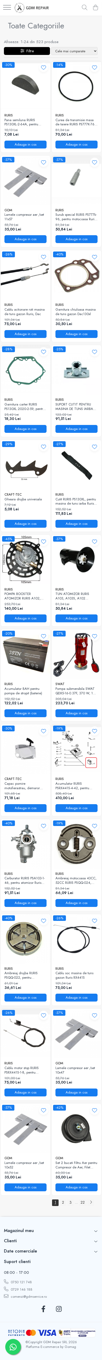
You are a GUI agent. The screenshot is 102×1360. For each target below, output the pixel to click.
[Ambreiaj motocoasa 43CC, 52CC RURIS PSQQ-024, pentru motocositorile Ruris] (76, 844)
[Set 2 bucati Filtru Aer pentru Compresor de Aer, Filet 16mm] (76, 1128)
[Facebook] (43, 1309)
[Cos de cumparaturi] (95, 8)
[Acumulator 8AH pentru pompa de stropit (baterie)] (25, 654)
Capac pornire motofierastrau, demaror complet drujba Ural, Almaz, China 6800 (25, 786)
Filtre (29, 51)
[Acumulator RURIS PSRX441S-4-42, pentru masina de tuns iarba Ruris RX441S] (76, 749)
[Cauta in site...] (84, 8)
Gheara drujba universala (23, 499)
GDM (8, 210)
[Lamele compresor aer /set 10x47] (76, 1033)
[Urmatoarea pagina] (90, 1202)
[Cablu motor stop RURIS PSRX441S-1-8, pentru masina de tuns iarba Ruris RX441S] (25, 1033)
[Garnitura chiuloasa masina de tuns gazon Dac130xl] (76, 275)
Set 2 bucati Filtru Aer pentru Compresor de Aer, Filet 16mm (76, 1165)
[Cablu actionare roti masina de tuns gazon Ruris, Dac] (25, 275)
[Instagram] (58, 1309)
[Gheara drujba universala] (25, 465)
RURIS (8, 115)
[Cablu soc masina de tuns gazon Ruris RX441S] (76, 939)
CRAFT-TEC (13, 494)
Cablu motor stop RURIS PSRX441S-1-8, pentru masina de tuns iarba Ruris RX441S (23, 1070)
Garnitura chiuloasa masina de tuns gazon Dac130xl (75, 311)
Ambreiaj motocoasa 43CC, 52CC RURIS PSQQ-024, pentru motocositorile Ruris (76, 880)
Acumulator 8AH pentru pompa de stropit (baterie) (23, 691)
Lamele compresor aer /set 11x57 (24, 217)
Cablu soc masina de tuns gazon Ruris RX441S (74, 975)
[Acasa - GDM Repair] (31, 8)
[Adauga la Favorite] (43, 67)
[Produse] (7, 8)
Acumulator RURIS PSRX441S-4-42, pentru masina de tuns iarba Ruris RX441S (74, 786)
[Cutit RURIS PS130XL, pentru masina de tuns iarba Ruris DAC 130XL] (76, 465)
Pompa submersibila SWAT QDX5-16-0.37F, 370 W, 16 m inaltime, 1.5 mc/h (75, 691)
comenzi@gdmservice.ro (28, 1296)
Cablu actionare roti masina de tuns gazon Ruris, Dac (24, 311)
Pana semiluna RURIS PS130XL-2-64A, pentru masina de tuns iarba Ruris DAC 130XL (23, 122)
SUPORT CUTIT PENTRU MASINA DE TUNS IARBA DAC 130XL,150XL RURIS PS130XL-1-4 (74, 406)
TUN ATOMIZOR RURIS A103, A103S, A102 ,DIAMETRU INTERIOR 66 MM (74, 596)
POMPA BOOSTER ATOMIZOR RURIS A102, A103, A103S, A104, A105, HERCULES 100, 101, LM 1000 (24, 596)
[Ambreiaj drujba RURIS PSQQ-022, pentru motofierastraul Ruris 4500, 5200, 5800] (25, 939)
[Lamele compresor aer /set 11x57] (25, 180)
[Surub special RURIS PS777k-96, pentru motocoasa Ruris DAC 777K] (76, 180)
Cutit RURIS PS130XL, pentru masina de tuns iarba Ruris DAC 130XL (75, 501)
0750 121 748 (21, 1282)
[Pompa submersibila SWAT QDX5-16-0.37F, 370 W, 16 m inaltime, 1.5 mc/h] (76, 654)
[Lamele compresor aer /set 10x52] (25, 1128)
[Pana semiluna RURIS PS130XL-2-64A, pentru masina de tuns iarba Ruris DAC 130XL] (25, 85)
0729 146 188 (21, 1289)
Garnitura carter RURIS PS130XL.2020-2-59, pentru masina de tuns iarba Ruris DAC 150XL (24, 406)
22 (83, 1202)
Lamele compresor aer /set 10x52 (24, 1165)
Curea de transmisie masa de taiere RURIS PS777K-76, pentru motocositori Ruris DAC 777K (75, 122)
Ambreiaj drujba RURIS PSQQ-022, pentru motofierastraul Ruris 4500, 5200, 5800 (24, 975)
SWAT (60, 683)
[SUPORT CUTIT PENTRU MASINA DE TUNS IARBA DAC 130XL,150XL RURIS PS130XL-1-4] (76, 370)
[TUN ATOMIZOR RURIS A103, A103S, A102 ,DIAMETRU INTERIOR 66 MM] (76, 559)
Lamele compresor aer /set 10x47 (75, 1070)
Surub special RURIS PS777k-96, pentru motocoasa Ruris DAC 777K (76, 217)
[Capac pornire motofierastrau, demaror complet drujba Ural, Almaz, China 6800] (25, 749)
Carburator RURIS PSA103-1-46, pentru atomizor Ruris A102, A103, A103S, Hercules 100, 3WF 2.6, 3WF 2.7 (24, 880)
